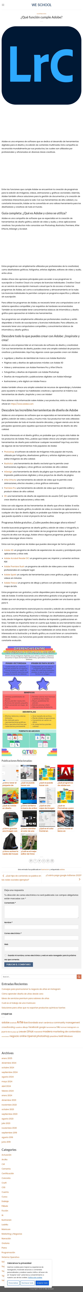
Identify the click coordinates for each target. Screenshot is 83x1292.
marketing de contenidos (67, 1031)
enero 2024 (7, 1095)
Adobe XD (8, 550)
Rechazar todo (27, 1283)
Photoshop (9, 451)
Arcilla (4, 1159)
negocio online (18, 1036)
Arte (20, 1022)
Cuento (5, 1192)
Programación (8, 1252)
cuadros (18, 1027)
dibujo (25, 1027)
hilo (58, 1027)
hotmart (64, 1027)
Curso (4, 1196)
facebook (34, 1027)
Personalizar (13, 1283)
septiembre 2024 (10, 1072)
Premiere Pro (10, 488)
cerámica (48, 1022)
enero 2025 (7, 1058)
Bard (26, 1022)
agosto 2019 (7, 1137)
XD (5, 496)
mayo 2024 (7, 1081)
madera (47, 1031)
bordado (33, 1022)
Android (13, 1023)
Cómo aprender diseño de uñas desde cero (22, 993)
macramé (38, 1032)
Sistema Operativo (10, 1257)
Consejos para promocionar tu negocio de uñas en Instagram (31, 989)
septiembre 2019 (9, 1132)
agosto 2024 (8, 1077)
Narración (6, 1238)
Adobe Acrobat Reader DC (16, 558)
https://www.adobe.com (22, 404)
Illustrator (8, 463)
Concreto (6, 1178)
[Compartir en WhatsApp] (31, 861)
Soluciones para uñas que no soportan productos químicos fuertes (33, 1007)
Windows (68, 1036)
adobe (62, 869)
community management (66, 1022)
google (42, 1027)
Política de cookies (35, 1277)
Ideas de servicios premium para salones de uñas (25, 998)
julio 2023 (6, 1123)
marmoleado (5, 1036)
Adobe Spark (10, 574)
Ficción (5, 1210)
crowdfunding (8, 1027)
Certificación (8, 1173)
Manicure (6, 1229)
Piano (4, 1248)
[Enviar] (79, 976)
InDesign (8, 471)
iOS (78, 1027)
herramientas (51, 1027)
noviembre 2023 (9, 1104)
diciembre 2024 (9, 1063)
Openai (31, 1036)
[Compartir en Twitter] (39, 861)
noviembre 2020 (9, 1128)
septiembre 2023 (9, 1114)
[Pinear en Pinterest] (48, 861)
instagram (71, 1027)
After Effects (10, 480)
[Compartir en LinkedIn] (52, 861)
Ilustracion (41, 13)
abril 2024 (6, 1086)
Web (6, 944)
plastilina (54, 1036)
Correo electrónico (13, 933)
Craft (4, 1183)
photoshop (42, 1036)
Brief (41, 1022)
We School (41, 5)
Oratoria (5, 1243)
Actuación (6, 1155)
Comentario (10, 903)
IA (2, 1215)
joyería (4, 1031)
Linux (30, 1031)
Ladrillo (5, 1224)
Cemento (6, 1168)
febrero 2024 (8, 1091)
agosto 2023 (7, 1118)
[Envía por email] (44, 861)
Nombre (8, 922)
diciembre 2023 (9, 1100)
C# (3, 1164)
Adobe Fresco (10, 583)
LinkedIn (22, 1031)
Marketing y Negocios (12, 1234)
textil (60, 1036)
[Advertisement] (41, 123)
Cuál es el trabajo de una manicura (18, 1003)
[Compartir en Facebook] (35, 861)
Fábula (5, 1206)
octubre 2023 (8, 1109)
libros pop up (13, 1032)
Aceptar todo (42, 1283)
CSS (3, 1187)
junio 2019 (6, 1142)
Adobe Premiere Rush (14, 566)
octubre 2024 (8, 1067)
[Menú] (3, 5)
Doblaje (5, 1201)
